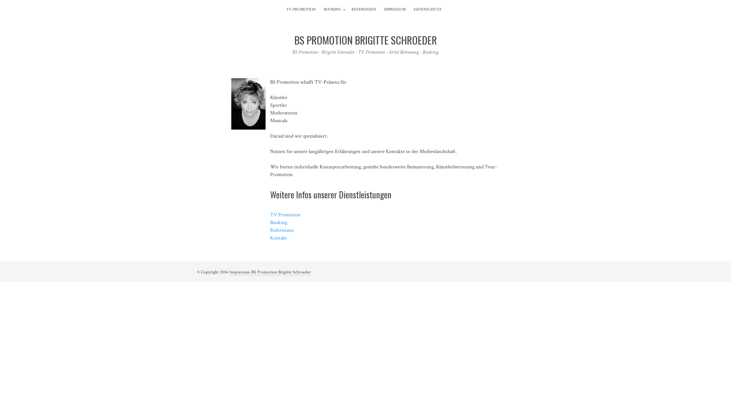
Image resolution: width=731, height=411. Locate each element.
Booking (332, 9)
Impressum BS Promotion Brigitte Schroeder (270, 272)
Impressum (395, 9)
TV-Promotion (301, 9)
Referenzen (364, 9)
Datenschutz (427, 9)
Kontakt (278, 238)
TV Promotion (285, 214)
